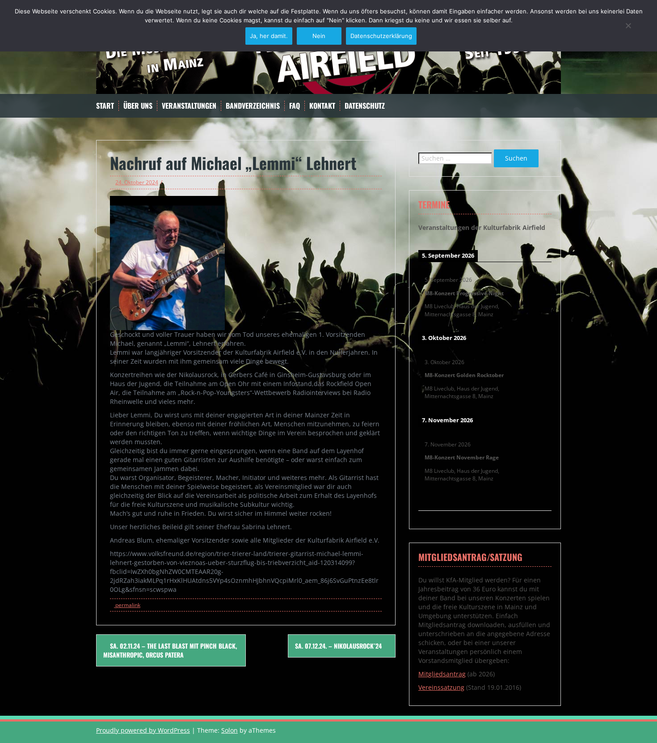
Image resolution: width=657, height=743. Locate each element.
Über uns (137, 106)
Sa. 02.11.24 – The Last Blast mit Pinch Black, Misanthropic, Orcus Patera (170, 650)
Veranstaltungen (189, 106)
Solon (229, 730)
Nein (318, 35)
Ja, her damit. (269, 35)
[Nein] (628, 25)
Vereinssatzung (441, 687)
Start (105, 106)
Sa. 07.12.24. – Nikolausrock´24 (339, 645)
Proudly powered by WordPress (143, 730)
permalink (127, 605)
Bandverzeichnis (253, 106)
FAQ (294, 106)
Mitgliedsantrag (442, 674)
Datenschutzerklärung (381, 35)
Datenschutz (365, 106)
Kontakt (322, 106)
